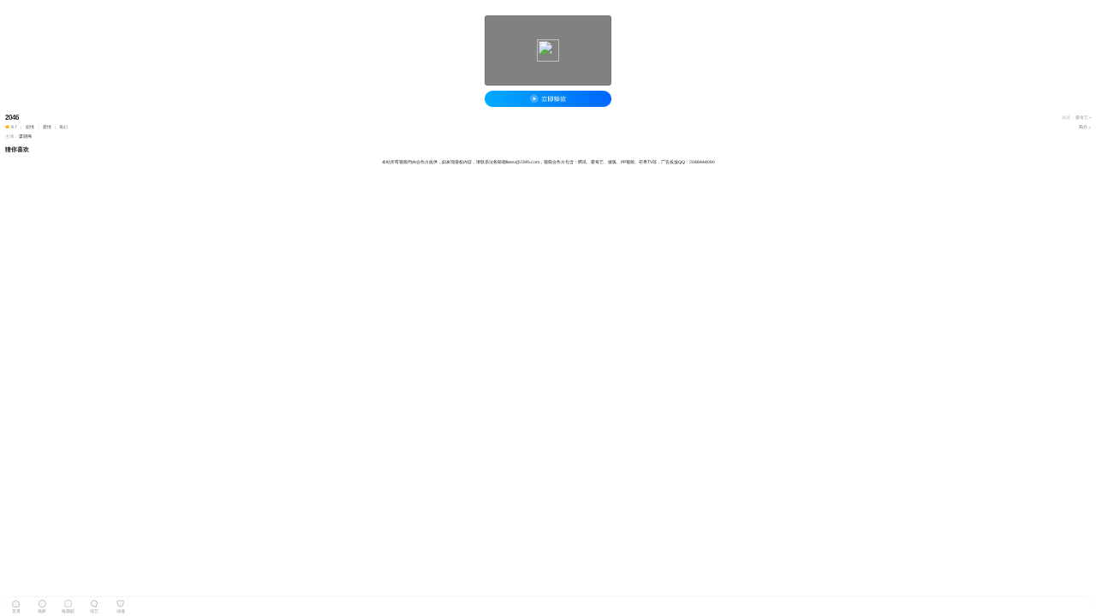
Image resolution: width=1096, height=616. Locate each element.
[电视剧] (68, 602)
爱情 (47, 126)
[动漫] (121, 602)
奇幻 (63, 126)
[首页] (16, 602)
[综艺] (94, 602)
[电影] (42, 602)
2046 (12, 117)
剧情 (30, 126)
